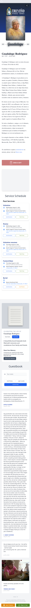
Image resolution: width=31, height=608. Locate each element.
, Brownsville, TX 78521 (12, 268)
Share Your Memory (10, 358)
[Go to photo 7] (15, 579)
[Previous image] (3, 570)
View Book (7, 337)
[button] (15, 570)
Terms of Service (19, 601)
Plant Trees (22, 217)
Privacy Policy (11, 601)
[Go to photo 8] (16, 579)
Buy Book (15, 337)
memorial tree (20, 149)
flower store (19, 152)
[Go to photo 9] (17, 579)
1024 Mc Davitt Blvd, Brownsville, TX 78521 (17, 284)
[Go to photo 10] (18, 579)
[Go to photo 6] (14, 579)
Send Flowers (22, 286)
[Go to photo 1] (10, 579)
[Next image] (28, 570)
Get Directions (9, 217)
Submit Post (15, 384)
